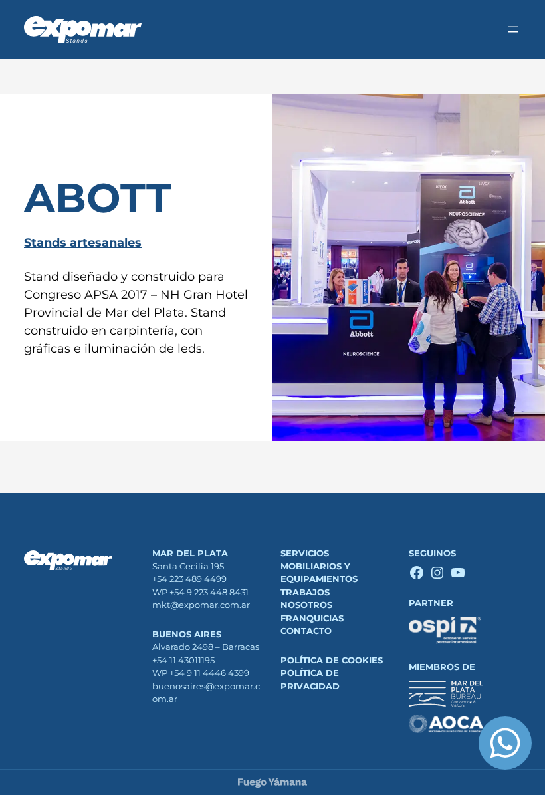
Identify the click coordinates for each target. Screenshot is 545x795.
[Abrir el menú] (513, 29)
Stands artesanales (83, 243)
